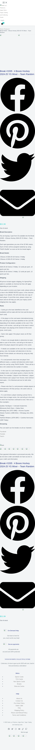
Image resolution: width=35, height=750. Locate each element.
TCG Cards (19, 679)
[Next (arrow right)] (5, 749)
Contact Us (19, 701)
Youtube (2, 434)
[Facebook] (9, 729)
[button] (17, 95)
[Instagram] (16, 729)
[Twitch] (26, 729)
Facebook (3, 431)
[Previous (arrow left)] (1, 749)
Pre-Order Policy (19, 703)
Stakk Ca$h (19, 705)
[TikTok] (23, 729)
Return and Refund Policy (19, 713)
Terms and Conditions (19, 715)
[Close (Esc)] (13, 747)
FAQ (19, 708)
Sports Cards (19, 677)
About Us (19, 698)
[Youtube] (19, 729)
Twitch (2, 436)
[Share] (9, 747)
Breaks (19, 684)
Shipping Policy (19, 710)
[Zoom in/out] (1, 747)
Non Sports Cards (19, 681)
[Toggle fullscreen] (5, 747)
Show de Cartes (19, 686)
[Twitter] (12, 729)
